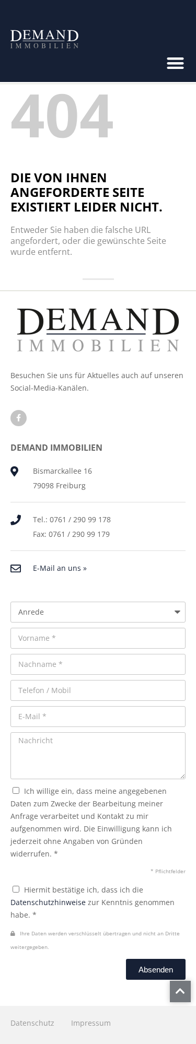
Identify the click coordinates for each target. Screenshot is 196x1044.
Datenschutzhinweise (48, 902)
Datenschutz (32, 1023)
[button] (176, 63)
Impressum (91, 1023)
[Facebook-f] (18, 418)
